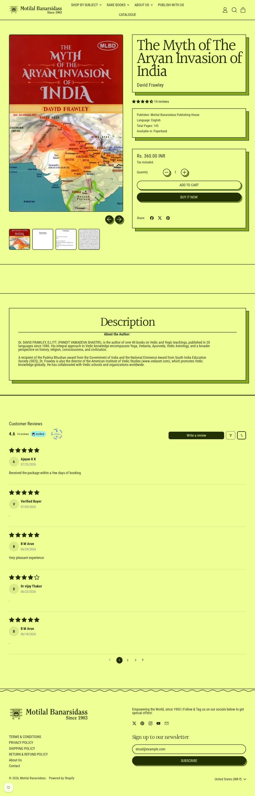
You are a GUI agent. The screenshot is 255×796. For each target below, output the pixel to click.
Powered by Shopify (61, 778)
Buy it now (189, 197)
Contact (14, 766)
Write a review (196, 435)
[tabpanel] (117, 349)
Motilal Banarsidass (33, 778)
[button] (234, 10)
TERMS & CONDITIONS (25, 737)
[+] (184, 172)
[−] (166, 172)
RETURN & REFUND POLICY (28, 754)
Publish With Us (171, 5)
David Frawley (150, 85)
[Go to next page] (143, 660)
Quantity (142, 172)
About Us (15, 760)
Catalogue (127, 15)
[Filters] (230, 435)
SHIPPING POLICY (22, 748)
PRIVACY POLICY (21, 742)
